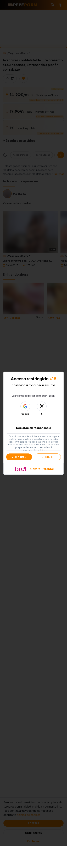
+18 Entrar (19, 456)
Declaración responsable (33, 428)
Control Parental (42, 469)
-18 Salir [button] (47, 456)
